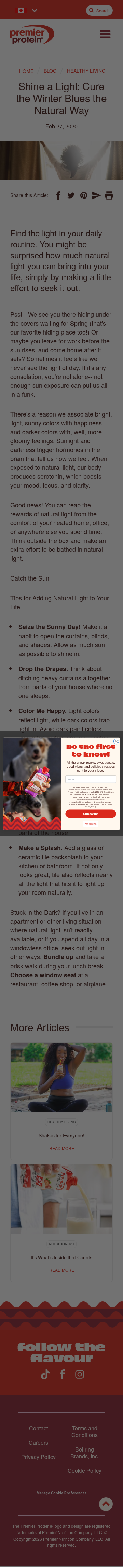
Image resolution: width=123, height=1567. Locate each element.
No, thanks (91, 823)
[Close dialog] (116, 741)
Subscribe (91, 813)
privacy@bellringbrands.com (80, 802)
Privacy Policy (90, 807)
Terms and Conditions (100, 804)
